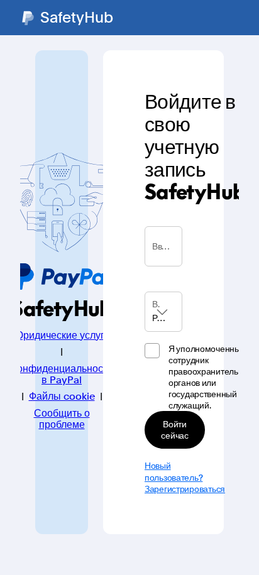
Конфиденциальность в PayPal (62, 374)
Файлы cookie (62, 396)
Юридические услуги (61, 335)
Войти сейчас (174, 430)
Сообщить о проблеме (62, 419)
